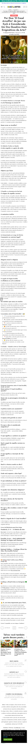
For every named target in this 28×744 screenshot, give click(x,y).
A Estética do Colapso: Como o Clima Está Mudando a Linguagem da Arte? (20, 652)
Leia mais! (5, 736)
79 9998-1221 (17, 727)
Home (10, 9)
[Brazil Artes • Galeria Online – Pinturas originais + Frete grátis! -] (14, 7)
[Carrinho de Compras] (26, 7)
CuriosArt (15, 9)
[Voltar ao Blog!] (14, 627)
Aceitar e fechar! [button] (7, 739)
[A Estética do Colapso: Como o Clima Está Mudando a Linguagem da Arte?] (20, 643)
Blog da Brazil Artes (15, 570)
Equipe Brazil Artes (10, 32)
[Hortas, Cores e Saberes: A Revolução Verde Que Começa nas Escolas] (7, 643)
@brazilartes (6, 587)
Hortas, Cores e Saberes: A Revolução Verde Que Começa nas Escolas (6, 652)
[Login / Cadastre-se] (24, 7)
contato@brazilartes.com (8, 730)
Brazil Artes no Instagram (16, 582)
